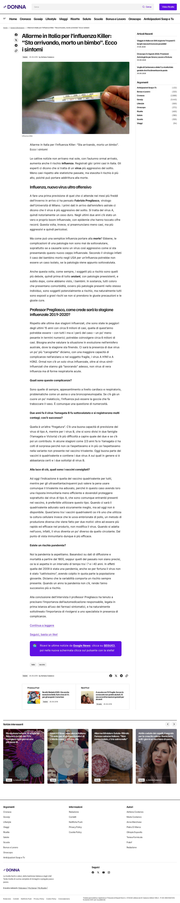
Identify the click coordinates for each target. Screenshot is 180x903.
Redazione (74, 812)
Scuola (99, 704)
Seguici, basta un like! (44, 634)
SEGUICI (109, 645)
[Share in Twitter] (16, 40)
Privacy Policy (75, 827)
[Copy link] (16, 51)
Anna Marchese (134, 822)
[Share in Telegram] (16, 45)
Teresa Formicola (134, 837)
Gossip (140, 99)
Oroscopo (141, 107)
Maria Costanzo (134, 817)
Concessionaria (64, 899)
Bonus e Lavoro (143, 91)
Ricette (140, 111)
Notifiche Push (76, 822)
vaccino (42, 665)
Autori (130, 807)
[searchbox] (86, 7)
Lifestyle (140, 103)
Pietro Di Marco (134, 827)
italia (33, 665)
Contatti (72, 817)
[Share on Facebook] (16, 35)
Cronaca (140, 95)
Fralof (129, 842)
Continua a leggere (42, 625)
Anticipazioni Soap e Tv (146, 87)
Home (5, 28)
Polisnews (22, 888)
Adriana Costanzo (135, 812)
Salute (25, 57)
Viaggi (139, 123)
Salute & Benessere (17, 28)
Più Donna (32, 888)
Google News (81, 645)
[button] (4, 18)
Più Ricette (42, 888)
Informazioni (75, 807)
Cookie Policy (75, 832)
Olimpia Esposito (134, 832)
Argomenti (8, 807)
